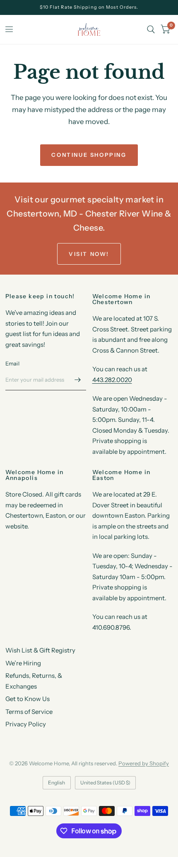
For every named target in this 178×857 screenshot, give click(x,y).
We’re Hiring (23, 663)
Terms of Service (29, 712)
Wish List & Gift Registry (40, 650)
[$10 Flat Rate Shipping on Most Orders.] (89, 7)
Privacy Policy (25, 724)
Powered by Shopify (143, 763)
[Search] (151, 29)
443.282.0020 (112, 380)
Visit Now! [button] (89, 254)
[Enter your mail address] (78, 379)
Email (12, 363)
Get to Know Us (27, 699)
